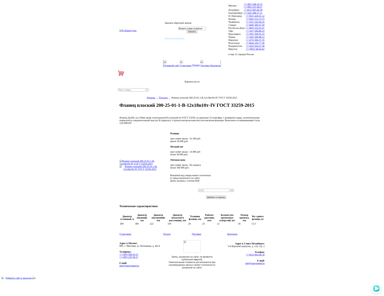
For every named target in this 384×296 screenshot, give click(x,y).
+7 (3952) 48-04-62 (255, 49)
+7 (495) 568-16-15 (253, 4)
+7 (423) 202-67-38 (255, 46)
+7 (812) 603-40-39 (253, 10)
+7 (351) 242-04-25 (255, 22)
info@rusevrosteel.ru (174, 38)
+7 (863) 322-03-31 (255, 28)
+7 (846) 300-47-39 (255, 25)
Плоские (163, 97)
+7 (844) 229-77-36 (255, 43)
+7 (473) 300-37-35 (255, 40)
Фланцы (151, 97)
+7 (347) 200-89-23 (255, 31)
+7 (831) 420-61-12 (255, 16)
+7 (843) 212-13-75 (255, 19)
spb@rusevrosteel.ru (255, 263)
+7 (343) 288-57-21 (253, 13)
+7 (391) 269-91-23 (255, 34)
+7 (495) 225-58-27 (253, 7)
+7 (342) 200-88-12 (255, 37)
